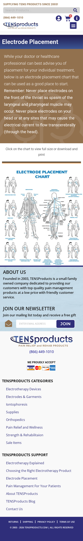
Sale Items (14, 442)
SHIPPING (28, 521)
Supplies (12, 412)
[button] (73, 25)
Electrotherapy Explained (25, 463)
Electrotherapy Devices (23, 389)
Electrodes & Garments (24, 397)
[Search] (74, 10)
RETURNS (13, 521)
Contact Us (14, 509)
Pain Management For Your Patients (33, 486)
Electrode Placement (21, 478)
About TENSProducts (22, 493)
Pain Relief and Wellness (24, 427)
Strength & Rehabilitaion (24, 435)
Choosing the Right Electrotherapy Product (38, 470)
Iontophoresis (16, 404)
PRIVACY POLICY (46, 521)
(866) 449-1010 (13, 17)
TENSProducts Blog (20, 501)
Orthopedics (15, 419)
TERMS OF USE (67, 521)
